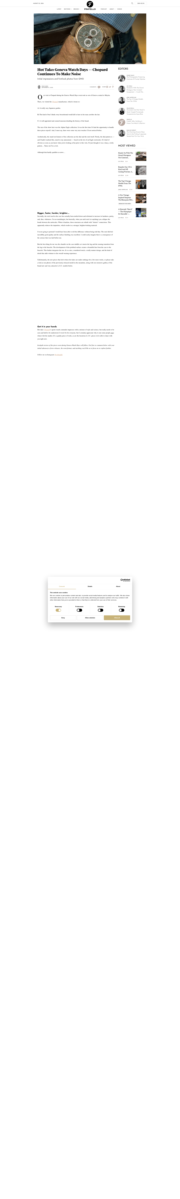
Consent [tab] (62, 586)
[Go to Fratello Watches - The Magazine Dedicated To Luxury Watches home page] (90, 2)
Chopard (55, 102)
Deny (63, 617)
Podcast (104, 9)
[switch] (79, 610)
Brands (76, 9)
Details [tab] (90, 586)
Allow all (117, 617)
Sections (67, 9)
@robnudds (59, 354)
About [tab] (118, 586)
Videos (119, 9)
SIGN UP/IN (140, 3)
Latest (59, 9)
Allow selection (90, 617)
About (112, 9)
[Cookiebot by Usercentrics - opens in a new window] (122, 580)
